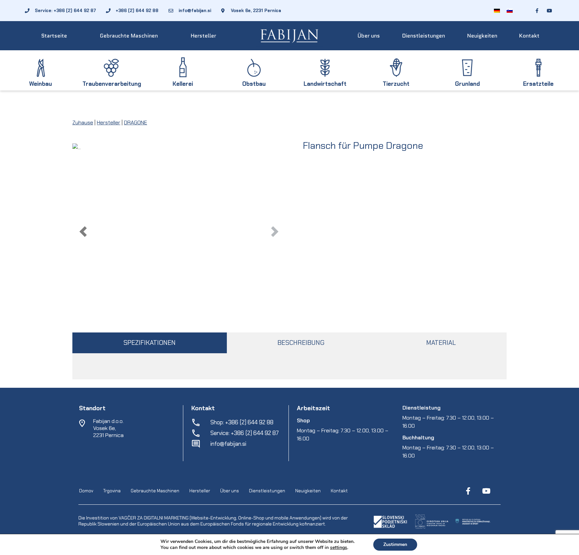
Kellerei (183, 83)
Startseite (54, 36)
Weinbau (40, 83)
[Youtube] (486, 491)
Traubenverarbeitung (111, 83)
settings (338, 548)
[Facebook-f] (468, 491)
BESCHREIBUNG (300, 342)
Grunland (467, 83)
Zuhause (82, 122)
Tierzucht (396, 83)
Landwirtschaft (325, 83)
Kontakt (529, 36)
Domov (86, 491)
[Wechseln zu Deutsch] (497, 10)
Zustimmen (395, 544)
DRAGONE (135, 122)
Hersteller (203, 36)
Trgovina (112, 491)
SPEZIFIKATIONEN (149, 342)
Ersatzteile (538, 83)
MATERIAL (441, 342)
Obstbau (254, 83)
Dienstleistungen (423, 36)
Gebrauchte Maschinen (129, 36)
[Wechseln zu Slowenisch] (509, 10)
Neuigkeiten (482, 36)
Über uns (369, 36)
